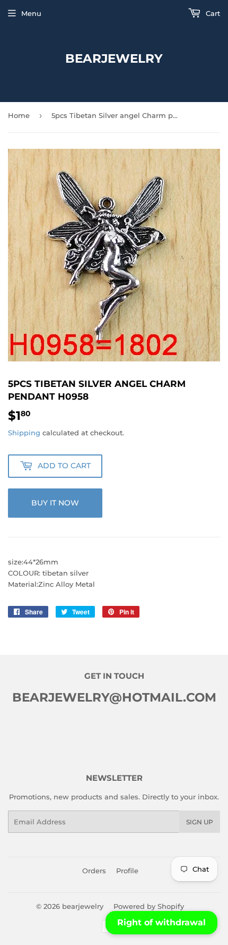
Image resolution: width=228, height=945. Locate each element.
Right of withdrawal (161, 922)
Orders (94, 870)
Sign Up (199, 822)
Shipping (24, 432)
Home (19, 115)
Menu (31, 13)
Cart (212, 13)
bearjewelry (114, 58)
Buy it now (55, 503)
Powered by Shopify (148, 906)
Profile (127, 870)
